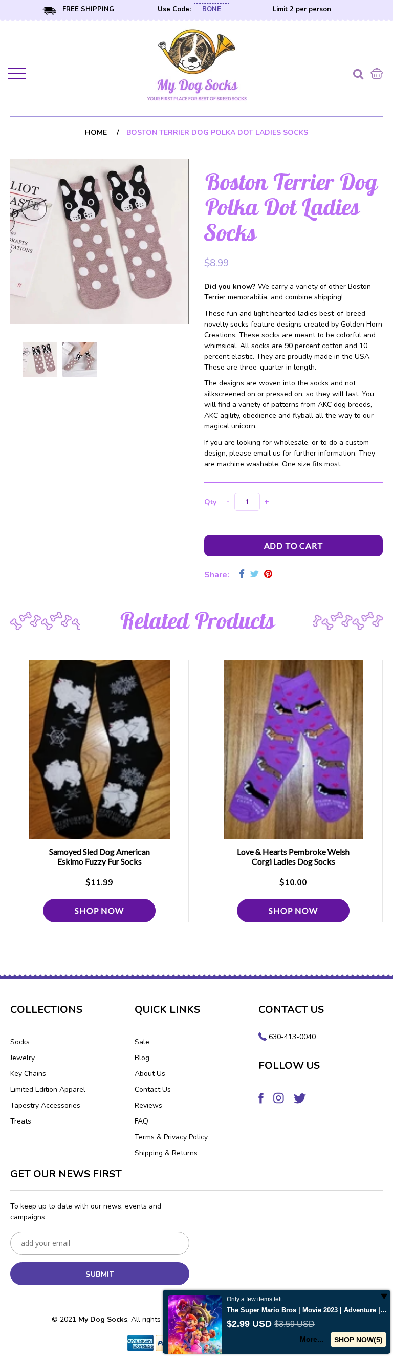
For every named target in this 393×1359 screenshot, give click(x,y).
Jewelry (22, 1058)
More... (311, 1339)
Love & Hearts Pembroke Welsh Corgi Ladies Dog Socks (293, 856)
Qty (210, 502)
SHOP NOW (99, 910)
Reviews (148, 1105)
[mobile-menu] (18, 75)
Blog (142, 1058)
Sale (142, 1042)
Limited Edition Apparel (47, 1089)
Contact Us (153, 1089)
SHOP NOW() (358, 1339)
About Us (150, 1073)
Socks (20, 1042)
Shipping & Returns (166, 1153)
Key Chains (28, 1073)
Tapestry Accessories (45, 1105)
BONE (211, 9)
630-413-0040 (292, 1037)
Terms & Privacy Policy (171, 1137)
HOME (96, 132)
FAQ (141, 1121)
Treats (20, 1121)
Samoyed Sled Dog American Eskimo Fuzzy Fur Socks (99, 856)
